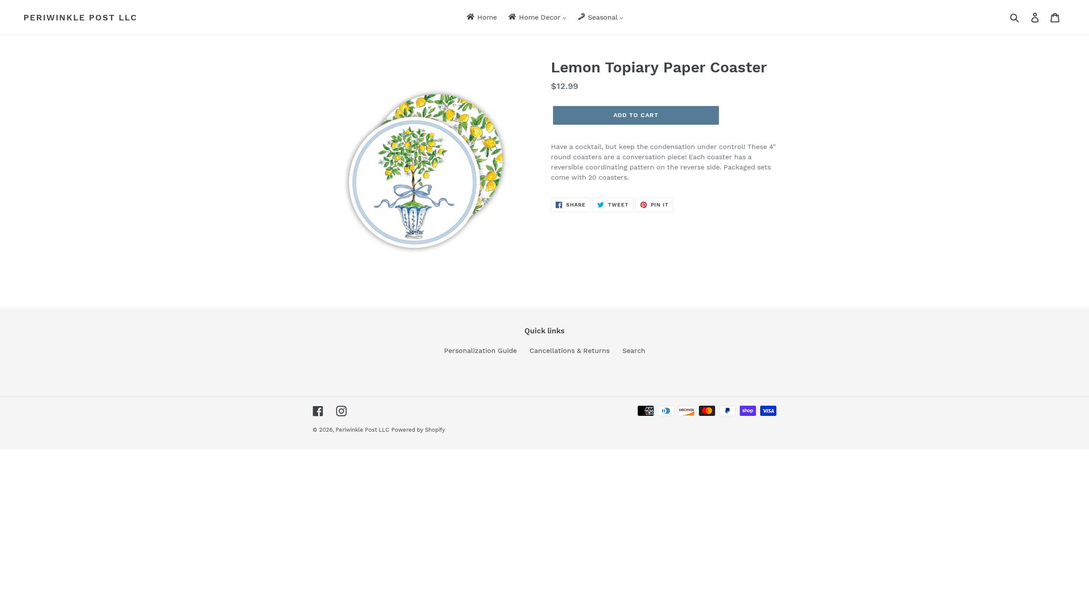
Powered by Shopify (418, 430)
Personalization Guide (480, 351)
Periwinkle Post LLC (80, 17)
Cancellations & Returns (570, 351)
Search (633, 351)
